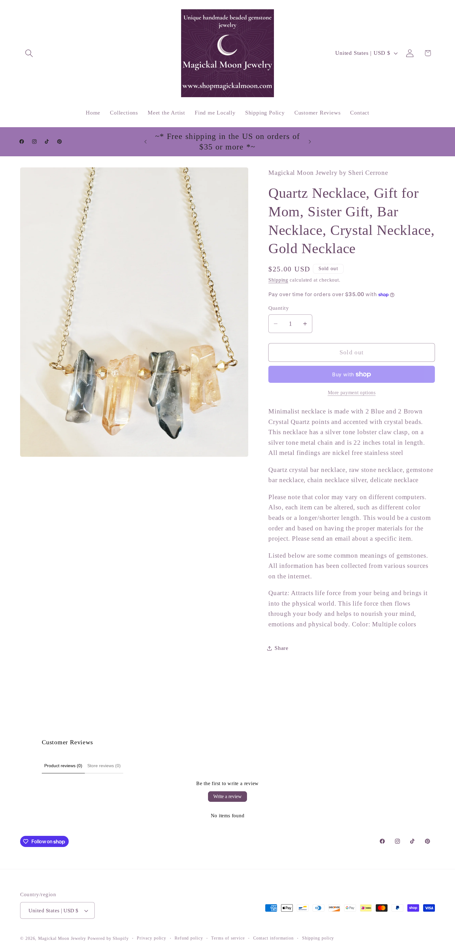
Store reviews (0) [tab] (104, 765)
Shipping (278, 280)
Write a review (227, 796)
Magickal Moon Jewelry (62, 938)
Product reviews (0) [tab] (63, 765)
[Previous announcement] (145, 141)
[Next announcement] (310, 141)
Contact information (273, 938)
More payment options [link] (352, 392)
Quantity (278, 308)
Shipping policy (318, 938)
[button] (29, 53)
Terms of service (228, 938)
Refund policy (189, 938)
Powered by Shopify (108, 938)
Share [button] (281, 648)
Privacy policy (151, 938)
